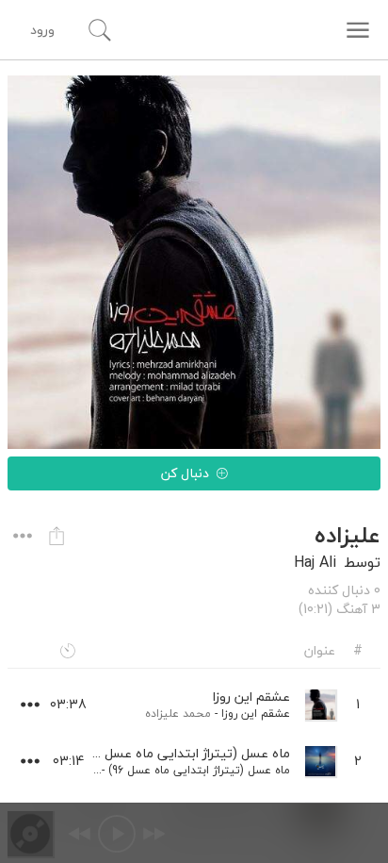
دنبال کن (185, 473)
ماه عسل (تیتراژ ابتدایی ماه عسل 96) (199, 770)
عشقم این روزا (255, 713)
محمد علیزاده (178, 713)
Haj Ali (315, 562)
